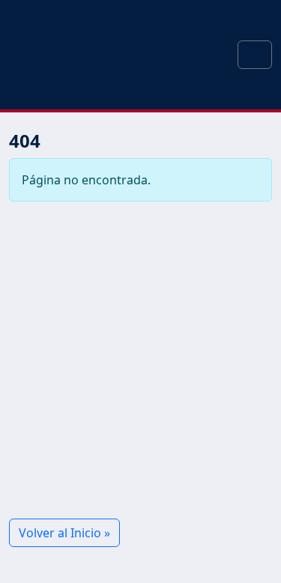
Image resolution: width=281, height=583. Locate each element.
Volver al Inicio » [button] (64, 533)
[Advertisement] (140, 360)
